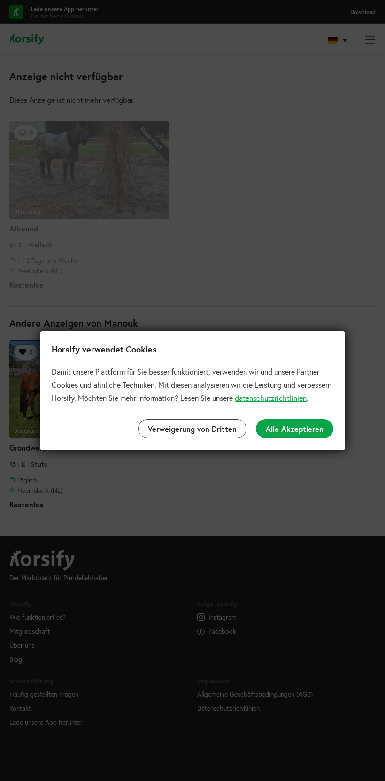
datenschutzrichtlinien (271, 398)
